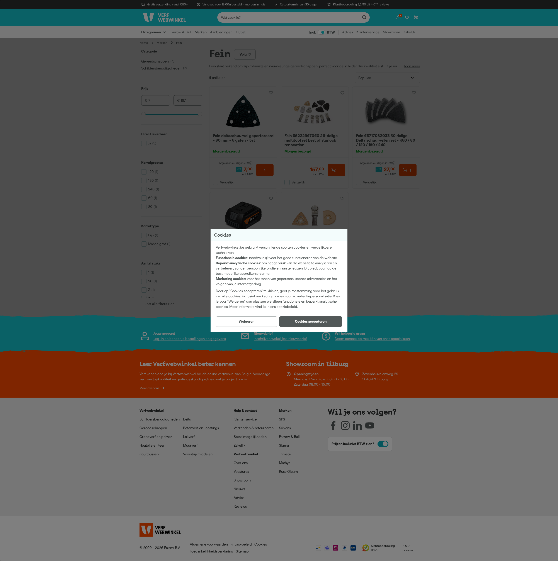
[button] (310, 321)
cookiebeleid (287, 306)
